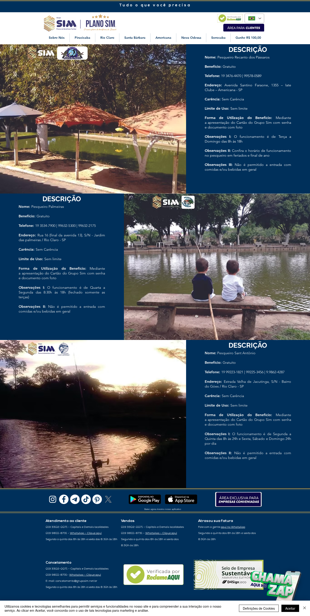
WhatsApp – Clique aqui (86, 533)
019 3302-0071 (57, 527)
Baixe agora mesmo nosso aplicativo (162, 509)
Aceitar (290, 608)
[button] (56, 37)
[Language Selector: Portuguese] (254, 18)
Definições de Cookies (259, 608)
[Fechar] (304, 608)
